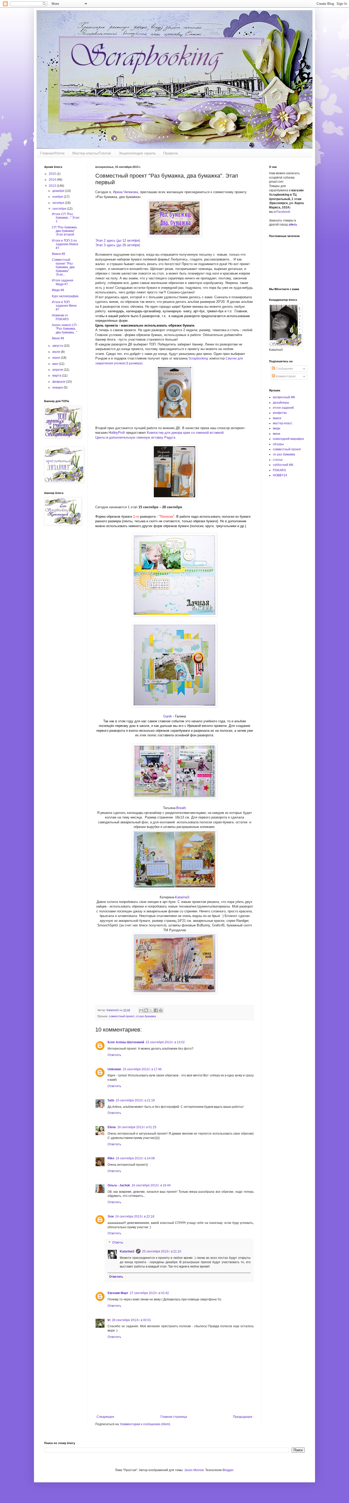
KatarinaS (182, 897)
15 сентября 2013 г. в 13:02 (165, 1042)
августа (58, 345)
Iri (109, 1320)
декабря (58, 191)
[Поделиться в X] (151, 1010)
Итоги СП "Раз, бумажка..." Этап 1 (65, 217)
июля (56, 352)
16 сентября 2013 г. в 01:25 (136, 1127)
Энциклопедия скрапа (137, 153)
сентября (59, 208)
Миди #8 (58, 290)
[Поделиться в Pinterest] (160, 1010)
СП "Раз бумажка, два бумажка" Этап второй (64, 231)
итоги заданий (283, 407)
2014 (53, 179)
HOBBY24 (280, 475)
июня (56, 357)
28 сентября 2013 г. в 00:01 (131, 1320)
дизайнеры (281, 402)
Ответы (117, 1242)
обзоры (278, 444)
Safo (111, 1100)
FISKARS (279, 470)
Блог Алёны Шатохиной (126, 1042)
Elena (112, 1127)
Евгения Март (118, 1293)
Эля (111, 1216)
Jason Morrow (194, 1470)
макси (277, 418)
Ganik (168, 716)
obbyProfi (118, 432)
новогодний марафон (288, 439)
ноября (58, 196)
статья (278, 460)
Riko (111, 1158)
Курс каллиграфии (65, 296)
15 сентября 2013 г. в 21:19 (135, 1100)
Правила (170, 153)
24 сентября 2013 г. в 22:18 (134, 1216)
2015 (53, 174)
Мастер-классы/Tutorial (91, 153)
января (58, 387)
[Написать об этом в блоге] (146, 1010)
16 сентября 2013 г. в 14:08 (135, 1158)
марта (57, 375)
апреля (58, 369)
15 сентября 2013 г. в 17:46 (142, 1069)
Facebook (283, 212)
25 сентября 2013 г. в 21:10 (161, 1251)
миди (276, 428)
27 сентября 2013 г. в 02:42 (149, 1293)
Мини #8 (58, 338)
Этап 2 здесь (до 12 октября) (117, 240)
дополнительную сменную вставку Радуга (142, 437)
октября (58, 203)
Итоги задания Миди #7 (62, 282)
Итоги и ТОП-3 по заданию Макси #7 (65, 244)
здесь (292, 224)
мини (276, 434)
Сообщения (284, 368)
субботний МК (283, 465)
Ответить (114, 1055)
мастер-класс (282, 423)
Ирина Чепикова (125, 192)
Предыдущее (242, 1417)
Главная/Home (52, 153)
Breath (181, 808)
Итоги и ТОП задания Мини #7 (64, 305)
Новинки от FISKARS (60, 317)
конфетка (280, 413)
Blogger (228, 1470)
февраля (59, 381)
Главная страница (173, 1417)
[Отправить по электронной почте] (141, 1010)
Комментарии (285, 376)
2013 (53, 186)
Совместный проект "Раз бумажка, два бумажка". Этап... (63, 267)
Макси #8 (58, 254)
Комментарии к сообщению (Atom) (145, 1424)
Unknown (114, 1069)
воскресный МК (284, 397)
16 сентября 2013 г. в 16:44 (151, 1185)
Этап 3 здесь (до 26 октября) (117, 245)
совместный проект (121, 1016)
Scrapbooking (198, 358)
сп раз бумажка (146, 1016)
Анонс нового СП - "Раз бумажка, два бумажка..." (65, 328)
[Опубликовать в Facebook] (155, 1010)
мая (55, 364)
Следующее (105, 1417)
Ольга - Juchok (119, 1185)
